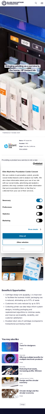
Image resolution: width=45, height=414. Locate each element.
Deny (22, 248)
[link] (22, 347)
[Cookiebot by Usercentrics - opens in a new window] (32, 164)
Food (20, 374)
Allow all (22, 236)
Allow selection (22, 242)
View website (23, 149)
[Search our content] (36, 3)
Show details (33, 229)
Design (21, 348)
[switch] (39, 207)
